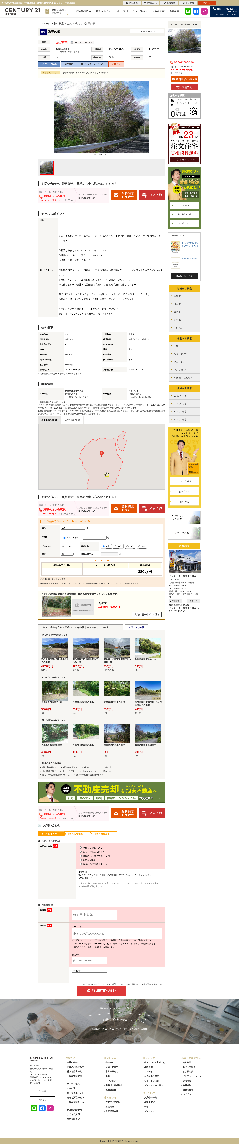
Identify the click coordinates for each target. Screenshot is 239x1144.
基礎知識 (148, 1067)
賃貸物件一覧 (150, 1097)
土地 (176, 346)
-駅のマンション (91, 767)
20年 (143, 546)
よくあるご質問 (151, 1076)
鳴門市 (177, 312)
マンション (180, 369)
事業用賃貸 (149, 1102)
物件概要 (69, 64)
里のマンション (89, 771)
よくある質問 (73, 1114)
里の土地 (107, 771)
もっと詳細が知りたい (94, 852)
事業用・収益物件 (183, 377)
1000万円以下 (181, 395)
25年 (131, 546)
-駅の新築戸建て (49, 767)
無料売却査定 (184, 223)
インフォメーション (192, 1076)
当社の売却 (184, 205)
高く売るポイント (75, 1093)
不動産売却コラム (75, 1102)
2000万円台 (180, 411)
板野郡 (177, 320)
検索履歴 (171, 3)
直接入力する (73, 538)
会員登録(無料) (48, 583)
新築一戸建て (181, 354)
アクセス (193, 601)
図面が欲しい (89, 860)
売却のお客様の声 (75, 1067)
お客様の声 (158, 11)
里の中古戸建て (69, 771)
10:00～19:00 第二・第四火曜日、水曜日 (226, 11)
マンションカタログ (153, 1085)
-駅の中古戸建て (70, 767)
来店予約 (190, 3)
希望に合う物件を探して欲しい (98, 856)
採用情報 (187, 1080)
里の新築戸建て (49, 771)
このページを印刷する (186, 99)
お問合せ (116, 64)
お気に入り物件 (136, 627)
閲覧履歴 (133, 3)
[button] (102, 454)
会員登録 (187, 1085)
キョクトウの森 (151, 1080)
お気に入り (152, 3)
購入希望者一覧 (74, 1071)
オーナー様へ (73, 1084)
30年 (120, 546)
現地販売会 (111, 1089)
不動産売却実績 (184, 214)
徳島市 (177, 296)
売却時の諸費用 (74, 1110)
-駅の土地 (109, 767)
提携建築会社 (112, 1111)
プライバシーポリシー (95, 984)
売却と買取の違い (75, 1097)
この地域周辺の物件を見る (67, 51)
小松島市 (178, 328)
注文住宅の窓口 (113, 1102)
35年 (108, 546)
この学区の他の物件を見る (77, 397)
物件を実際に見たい (92, 847)
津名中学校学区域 (72, 420)
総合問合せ (188, 1089)
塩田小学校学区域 (49, 420)
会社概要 (174, 11)
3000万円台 (180, 419)
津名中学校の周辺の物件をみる (90, 775)
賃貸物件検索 (103, 11)
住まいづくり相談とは (154, 1062)
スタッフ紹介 (140, 11)
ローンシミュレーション (92, 64)
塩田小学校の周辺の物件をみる (56, 775)
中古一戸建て (181, 362)
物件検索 (184, 501)
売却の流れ (72, 1088)
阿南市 (177, 304)
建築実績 (110, 1106)
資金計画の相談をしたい (95, 864)
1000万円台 (180, 403)
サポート (148, 1071)
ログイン (187, 1094)
